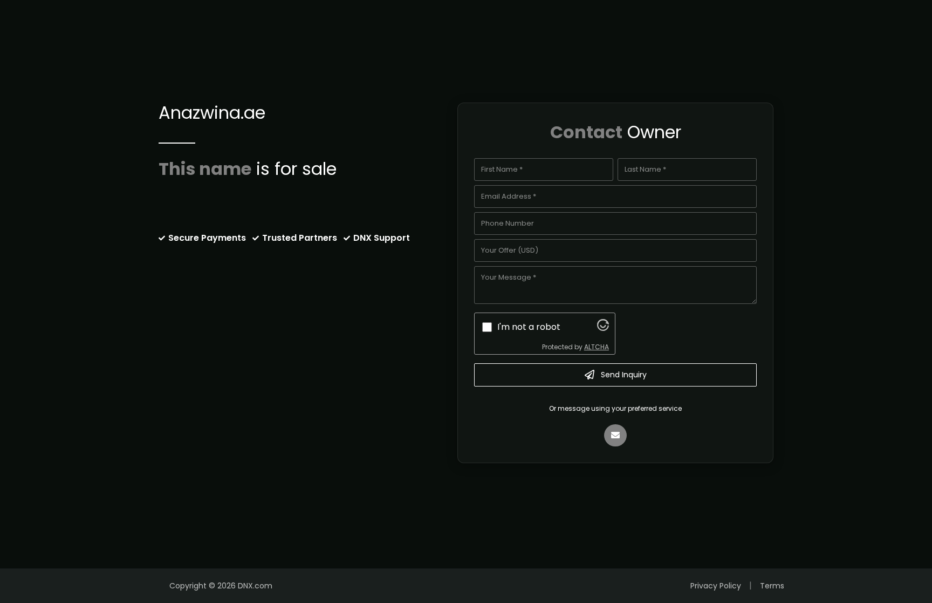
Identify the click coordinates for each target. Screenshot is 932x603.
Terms (772, 585)
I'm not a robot (528, 327)
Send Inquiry (624, 374)
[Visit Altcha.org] (603, 328)
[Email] (615, 435)
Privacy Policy (715, 585)
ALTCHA (596, 346)
